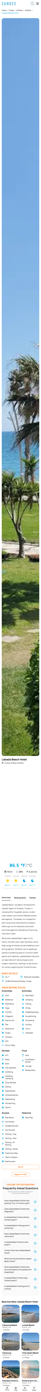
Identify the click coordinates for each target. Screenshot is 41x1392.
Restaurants (20, 897)
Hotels (32, 897)
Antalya (19, 10)
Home (4, 10)
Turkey (11, 10)
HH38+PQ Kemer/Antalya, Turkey (18, 981)
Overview (6, 897)
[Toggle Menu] (37, 3)
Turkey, (7, 763)
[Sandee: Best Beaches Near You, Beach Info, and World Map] (9, 3)
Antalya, (13, 763)
